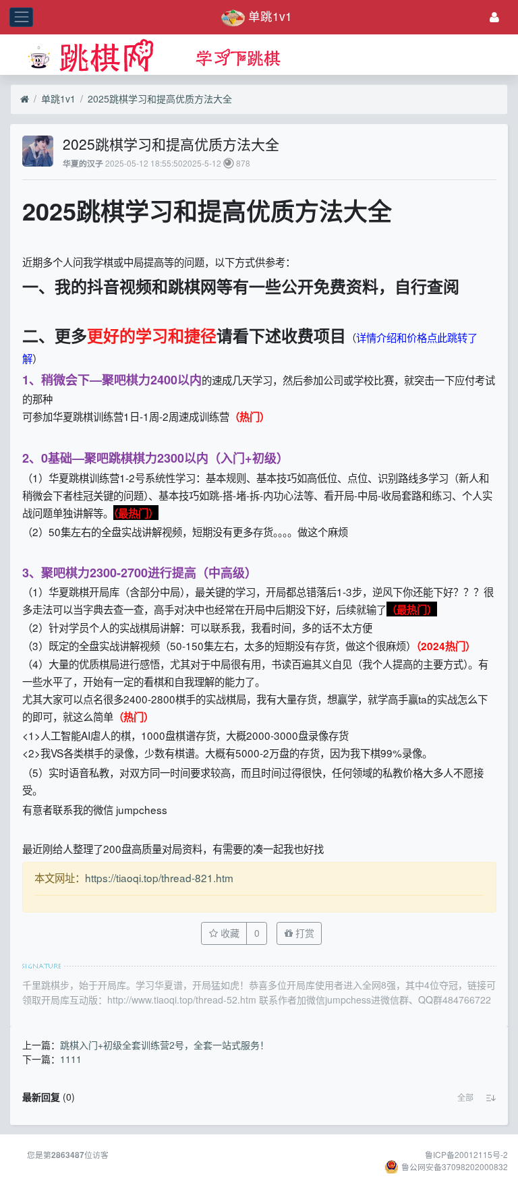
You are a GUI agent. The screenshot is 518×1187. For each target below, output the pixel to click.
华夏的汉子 (83, 163)
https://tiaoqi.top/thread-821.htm (159, 877)
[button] (465, 1097)
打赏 (303, 932)
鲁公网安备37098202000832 (454, 1166)
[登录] (494, 17)
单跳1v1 (58, 98)
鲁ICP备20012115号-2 (466, 1154)
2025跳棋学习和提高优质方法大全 (160, 98)
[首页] (24, 99)
